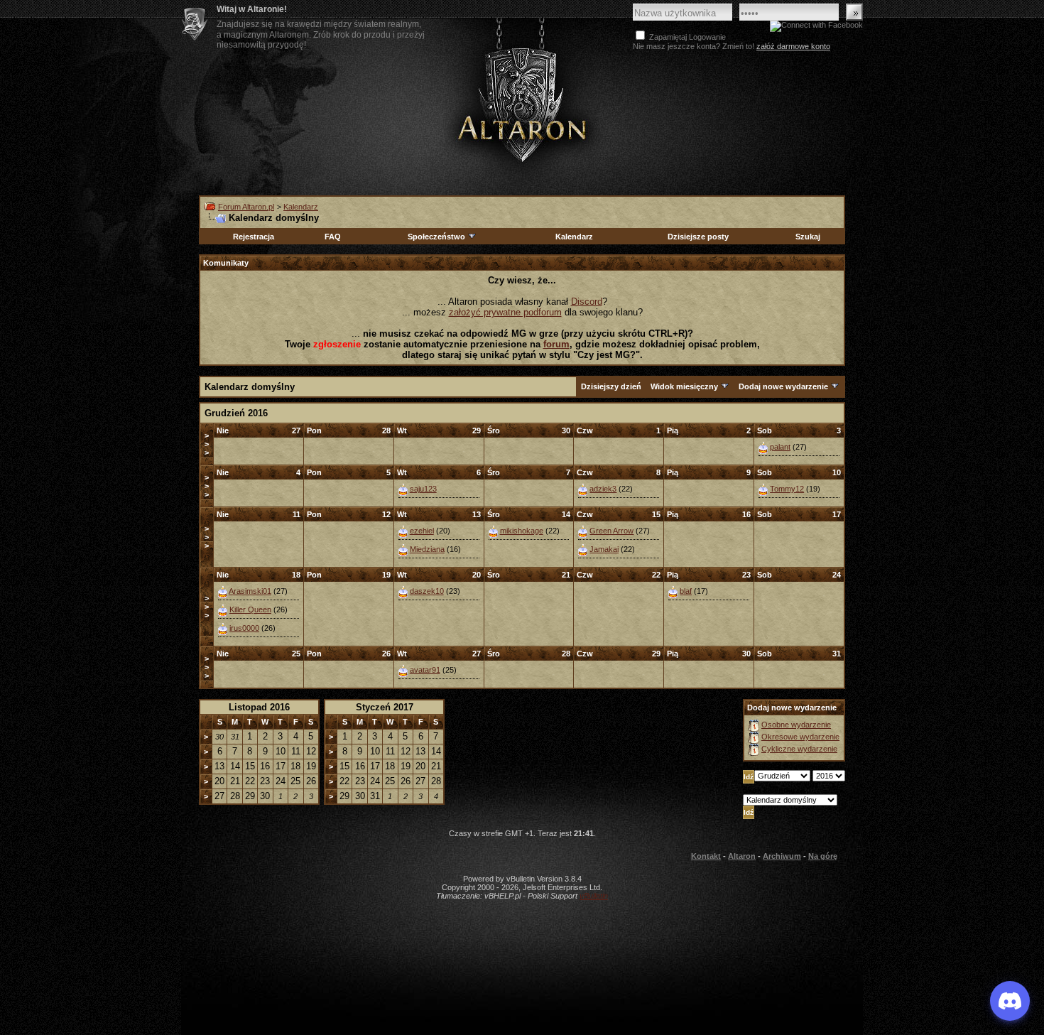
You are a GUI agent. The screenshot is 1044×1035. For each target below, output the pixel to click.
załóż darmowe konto (793, 46)
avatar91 (425, 670)
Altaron (522, 104)
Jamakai (604, 549)
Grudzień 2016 (236, 413)
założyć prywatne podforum (505, 312)
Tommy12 (787, 488)
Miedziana (427, 549)
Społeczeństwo (436, 236)
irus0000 (244, 628)
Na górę (822, 856)
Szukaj (807, 236)
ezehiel (422, 530)
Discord (586, 301)
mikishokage (521, 530)
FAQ (333, 236)
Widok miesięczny (684, 386)
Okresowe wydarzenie (800, 736)
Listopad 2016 (259, 707)
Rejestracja (253, 236)
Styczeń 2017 (384, 707)
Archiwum (782, 856)
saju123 (423, 488)
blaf (686, 591)
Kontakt (706, 856)
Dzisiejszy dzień (611, 386)
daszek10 (427, 591)
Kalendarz (300, 206)
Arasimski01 (250, 591)
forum (556, 344)
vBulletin (594, 896)
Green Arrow (611, 530)
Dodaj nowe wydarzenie (783, 386)
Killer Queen (250, 609)
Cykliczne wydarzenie (799, 748)
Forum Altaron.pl (246, 206)
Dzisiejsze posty (698, 236)
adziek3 (602, 488)
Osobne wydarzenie (796, 724)
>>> (207, 444)
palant (780, 447)
